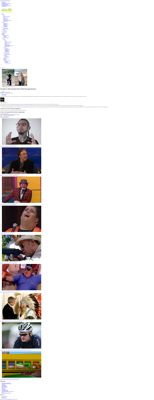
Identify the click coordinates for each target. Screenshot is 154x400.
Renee (4, 18)
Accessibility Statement (5, 390)
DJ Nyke (1, 92)
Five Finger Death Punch (5, 4)
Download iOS (5, 28)
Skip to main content (3, 0)
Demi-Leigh (48, 96)
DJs (5, 40)
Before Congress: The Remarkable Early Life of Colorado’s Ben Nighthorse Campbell (11, 321)
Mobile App (5, 24)
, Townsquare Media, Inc (9, 399)
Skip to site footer (8, 0)
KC (5, 42)
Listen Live (5, 23)
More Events (5, 32)
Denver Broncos (25, 96)
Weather (5, 59)
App (2, 27)
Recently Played (6, 26)
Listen (2, 22)
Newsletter (3, 33)
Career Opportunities (6, 37)
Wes (4, 21)
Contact (3, 392)
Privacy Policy (4, 389)
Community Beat (4, 6)
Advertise (6, 62)
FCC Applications (4, 386)
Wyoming (18, 114)
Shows (6, 41)
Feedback (5, 36)
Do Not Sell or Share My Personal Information (8, 391)
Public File (3, 384)
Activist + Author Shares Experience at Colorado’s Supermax (8, 146)
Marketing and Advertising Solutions (6, 383)
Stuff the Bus (3, 2)
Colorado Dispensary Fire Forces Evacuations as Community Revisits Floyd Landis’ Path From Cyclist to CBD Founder (15, 350)
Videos (13, 115)
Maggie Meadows (7, 43)
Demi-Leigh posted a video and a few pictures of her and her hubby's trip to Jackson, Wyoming (23, 104)
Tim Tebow (1, 96)
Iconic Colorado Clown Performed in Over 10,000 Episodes (8, 204)
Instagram (80, 105)
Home (2, 13)
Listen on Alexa (6, 25)
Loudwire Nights (6, 19)
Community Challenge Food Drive (6, 5)
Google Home (7, 51)
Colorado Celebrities (6, 114)
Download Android (7, 54)
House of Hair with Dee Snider (7, 20)
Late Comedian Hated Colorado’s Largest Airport (6, 233)
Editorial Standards (4, 385)
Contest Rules (7, 56)
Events (4, 57)
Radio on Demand (7, 49)
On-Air (3, 14)
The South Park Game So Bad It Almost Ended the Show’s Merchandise (9, 379)
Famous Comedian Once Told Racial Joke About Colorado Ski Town (9, 175)
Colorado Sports (10, 115)
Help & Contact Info (6, 35)
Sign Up (5, 30)
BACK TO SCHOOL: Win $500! (6, 3)
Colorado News (5, 115)
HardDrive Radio (7, 46)
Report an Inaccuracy (4, 387)
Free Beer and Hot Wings (7, 16)
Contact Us (3, 34)
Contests (3, 29)
